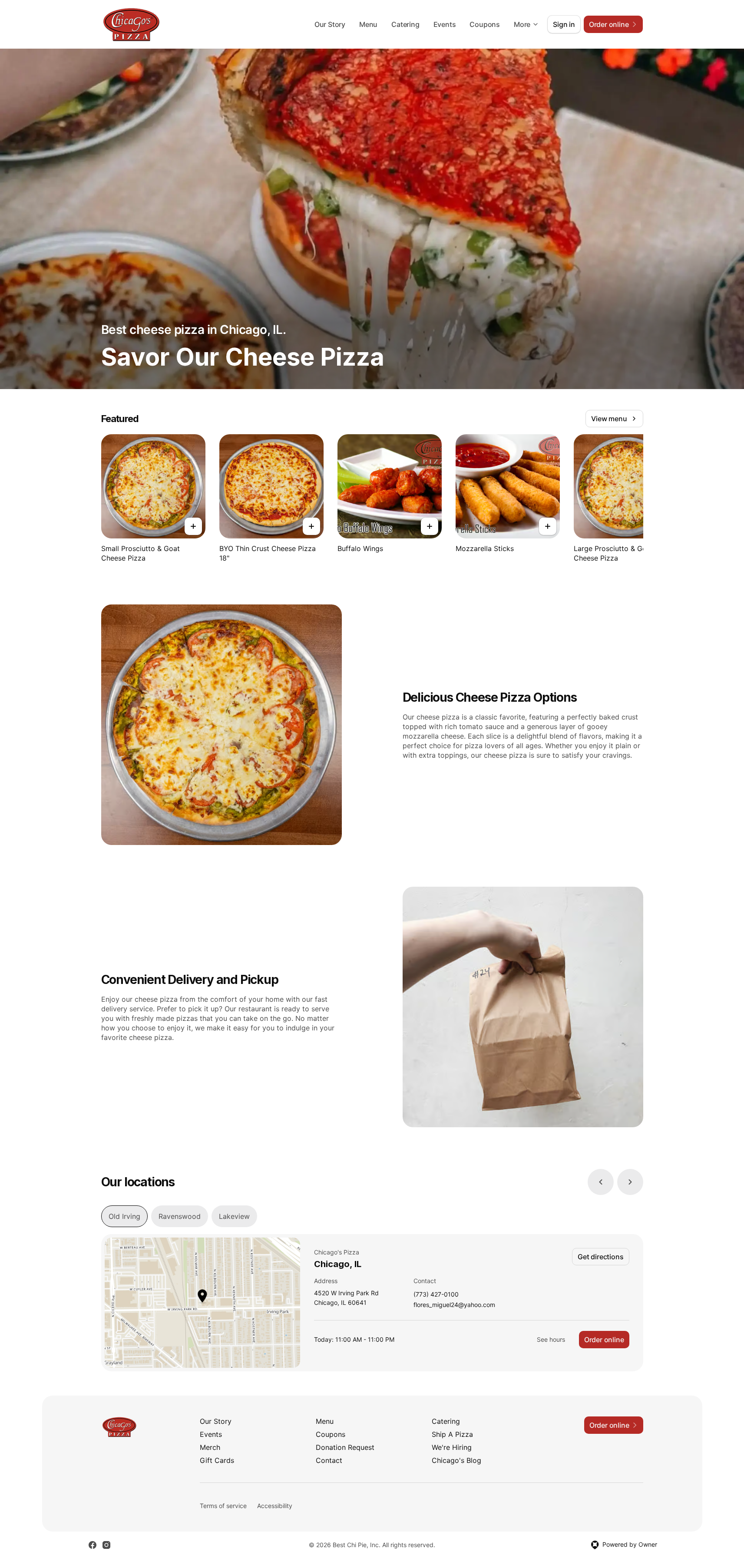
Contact (329, 1460)
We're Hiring (452, 1447)
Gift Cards (217, 1460)
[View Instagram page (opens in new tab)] (106, 1545)
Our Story (329, 24)
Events (444, 24)
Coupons (485, 24)
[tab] (124, 1216)
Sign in (564, 24)
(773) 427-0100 (436, 1295)
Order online (604, 1339)
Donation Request (345, 1447)
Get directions (600, 1256)
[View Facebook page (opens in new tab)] (92, 1545)
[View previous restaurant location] (601, 1182)
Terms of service (223, 1505)
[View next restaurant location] (630, 1182)
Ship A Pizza (452, 1434)
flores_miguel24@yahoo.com (454, 1305)
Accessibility (274, 1505)
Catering (405, 24)
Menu (368, 24)
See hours (551, 1339)
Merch (210, 1447)
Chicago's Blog (456, 1460)
